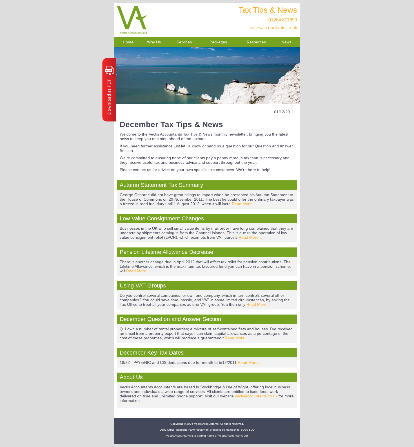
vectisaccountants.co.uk (273, 27)
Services (184, 42)
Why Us (154, 42)
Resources (256, 42)
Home (128, 42)
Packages (218, 42)
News (286, 42)
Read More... (243, 204)
